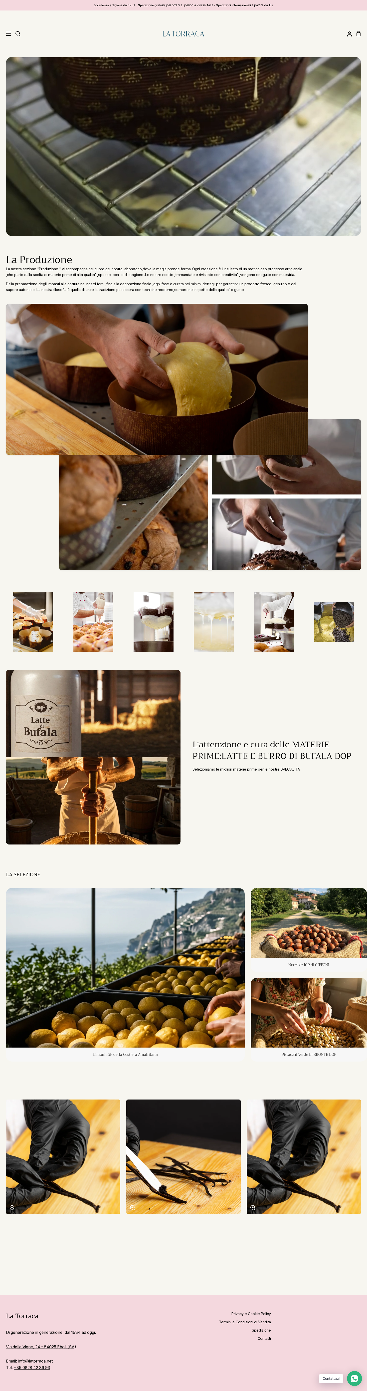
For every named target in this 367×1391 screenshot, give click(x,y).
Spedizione (261, 1330)
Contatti (264, 1338)
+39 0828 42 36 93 (32, 1367)
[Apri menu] (5, 33)
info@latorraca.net (35, 1361)
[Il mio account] (347, 33)
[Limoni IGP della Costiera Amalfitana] (125, 975)
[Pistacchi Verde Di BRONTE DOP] (309, 1020)
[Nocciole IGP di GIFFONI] (309, 930)
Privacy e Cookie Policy (251, 1314)
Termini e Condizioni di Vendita (245, 1322)
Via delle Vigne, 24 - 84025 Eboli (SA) (41, 1346)
